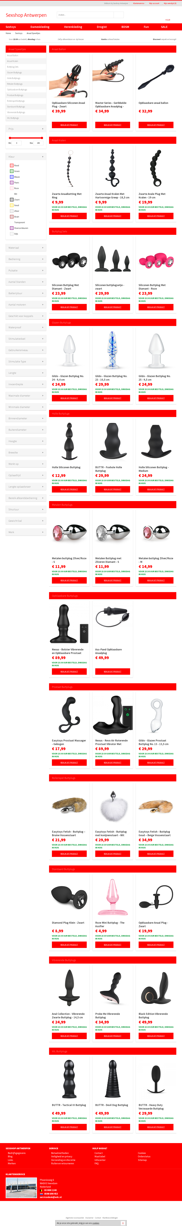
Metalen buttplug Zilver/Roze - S (69, 560)
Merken (12, 1163)
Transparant (19, 222)
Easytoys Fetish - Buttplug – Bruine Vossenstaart (68, 833)
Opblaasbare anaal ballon (153, 103)
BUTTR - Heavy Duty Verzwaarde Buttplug (151, 1106)
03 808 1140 (50, 1190)
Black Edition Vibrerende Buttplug (153, 1015)
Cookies (142, 1153)
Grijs (16, 233)
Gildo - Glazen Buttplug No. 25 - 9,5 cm (155, 377)
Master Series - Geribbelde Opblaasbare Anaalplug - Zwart (110, 104)
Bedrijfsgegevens (17, 1153)
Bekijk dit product (69, 125)
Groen (17, 171)
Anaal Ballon (12, 55)
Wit (15, 194)
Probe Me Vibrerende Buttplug (107, 1015)
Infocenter (100, 1160)
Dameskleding (39, 27)
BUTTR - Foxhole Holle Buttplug (108, 469)
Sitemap (142, 1160)
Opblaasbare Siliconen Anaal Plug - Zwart (68, 104)
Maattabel (100, 1156)
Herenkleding (73, 27)
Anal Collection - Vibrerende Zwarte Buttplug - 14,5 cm (68, 1015)
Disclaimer (89, 1218)
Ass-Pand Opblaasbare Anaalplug (108, 651)
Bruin (16, 216)
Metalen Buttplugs (14, 83)
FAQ (97, 1163)
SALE (164, 27)
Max (31, 143)
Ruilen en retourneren (62, 1163)
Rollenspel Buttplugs (16, 101)
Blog (10, 1156)
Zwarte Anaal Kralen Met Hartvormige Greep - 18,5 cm (112, 195)
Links (10, 1160)
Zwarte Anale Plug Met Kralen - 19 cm (152, 195)
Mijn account (154, 3)
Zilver (16, 211)
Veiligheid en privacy (61, 1156)
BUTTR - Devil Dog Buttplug (111, 1105)
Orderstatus (144, 1156)
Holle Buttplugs (13, 78)
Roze (16, 188)
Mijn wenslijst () (170, 3)
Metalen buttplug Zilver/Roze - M (156, 560)
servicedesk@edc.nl (51, 1197)
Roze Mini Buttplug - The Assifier (109, 924)
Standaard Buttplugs (16, 106)
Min (10, 143)
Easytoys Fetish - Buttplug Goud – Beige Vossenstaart (155, 833)
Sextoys (11, 27)
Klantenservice (138, 3)
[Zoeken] (119, 15)
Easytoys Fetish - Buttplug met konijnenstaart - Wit (111, 833)
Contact (99, 1153)
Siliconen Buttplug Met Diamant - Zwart (65, 286)
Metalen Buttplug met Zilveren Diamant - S (108, 560)
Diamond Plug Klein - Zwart (68, 922)
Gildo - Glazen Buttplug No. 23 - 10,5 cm (111, 377)
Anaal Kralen (12, 61)
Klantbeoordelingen (110, 1218)
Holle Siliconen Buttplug (66, 467)
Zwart (17, 199)
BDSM (125, 27)
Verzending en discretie (63, 1160)
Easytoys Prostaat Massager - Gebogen (69, 742)
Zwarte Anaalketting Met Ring (67, 195)
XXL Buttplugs (13, 118)
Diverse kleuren (21, 228)
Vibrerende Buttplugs (16, 112)
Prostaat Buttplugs (15, 95)
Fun (146, 27)
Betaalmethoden (60, 1153)
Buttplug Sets (12, 66)
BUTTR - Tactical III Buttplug (69, 1105)
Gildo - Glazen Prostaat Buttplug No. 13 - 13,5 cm (153, 742)
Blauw (17, 177)
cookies (95, 1223)
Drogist (102, 27)
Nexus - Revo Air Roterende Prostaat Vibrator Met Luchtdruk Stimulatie (111, 742)
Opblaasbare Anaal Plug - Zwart (153, 924)
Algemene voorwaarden (75, 1218)
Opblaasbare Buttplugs (17, 89)
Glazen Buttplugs (14, 72)
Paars (16, 182)
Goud (16, 205)
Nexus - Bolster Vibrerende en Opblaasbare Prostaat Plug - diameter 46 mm (67, 651)
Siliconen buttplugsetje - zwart (109, 286)
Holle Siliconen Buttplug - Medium (154, 469)
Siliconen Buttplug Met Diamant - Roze (152, 286)
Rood (16, 165)
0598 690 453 (51, 1193)
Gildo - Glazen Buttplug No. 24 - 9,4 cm (68, 377)
